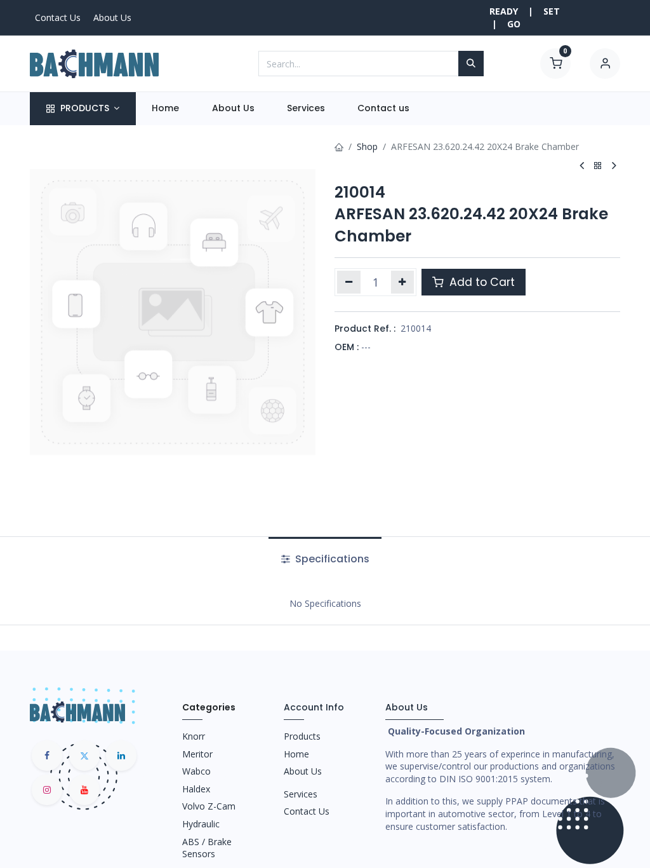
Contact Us (58, 17)
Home (296, 754)
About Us (112, 17)
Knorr (193, 736)
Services (300, 794)
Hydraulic (201, 824)
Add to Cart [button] (480, 282)
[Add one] (403, 282)
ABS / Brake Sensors (207, 848)
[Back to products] (598, 166)
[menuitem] (166, 108)
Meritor (197, 754)
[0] (555, 63)
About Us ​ (304, 771)
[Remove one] (349, 282)
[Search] (471, 63)
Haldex (196, 789)
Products (302, 736)
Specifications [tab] (331, 559)
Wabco (196, 771)
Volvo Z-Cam (208, 806)
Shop (367, 146)
